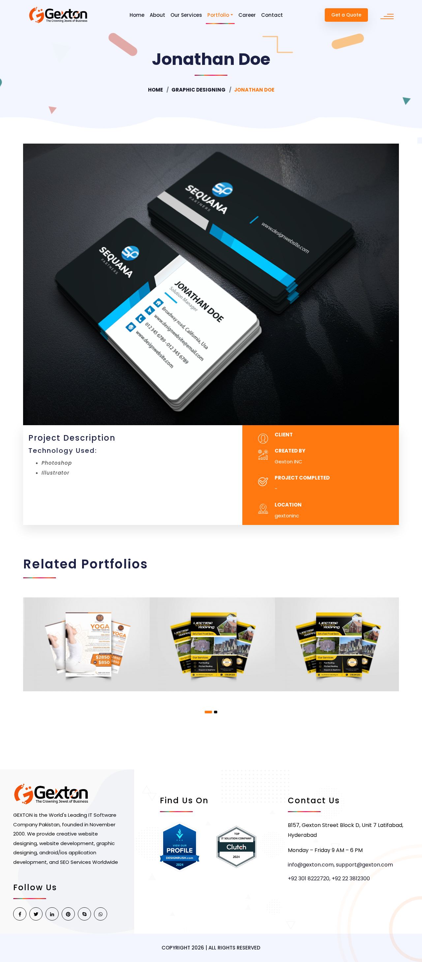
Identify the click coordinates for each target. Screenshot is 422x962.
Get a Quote (346, 15)
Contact (272, 15)
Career (247, 15)
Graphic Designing (198, 89)
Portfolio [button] (218, 15)
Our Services (186, 15)
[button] (208, 712)
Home (137, 15)
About (157, 15)
